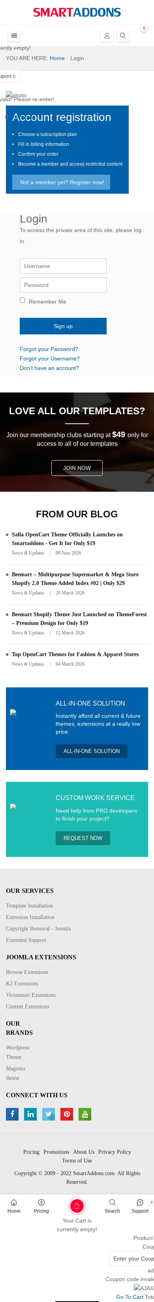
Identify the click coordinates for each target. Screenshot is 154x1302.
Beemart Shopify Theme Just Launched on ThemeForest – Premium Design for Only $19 (79, 618)
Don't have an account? (49, 368)
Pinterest (67, 1114)
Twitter (49, 1114)
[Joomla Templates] (77, 12)
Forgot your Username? (50, 358)
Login (107, 35)
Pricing (41, 1211)
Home (14, 1211)
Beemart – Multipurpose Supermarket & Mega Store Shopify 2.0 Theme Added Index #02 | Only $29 (75, 579)
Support (139, 1211)
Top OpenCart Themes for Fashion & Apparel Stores (75, 654)
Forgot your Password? (49, 349)
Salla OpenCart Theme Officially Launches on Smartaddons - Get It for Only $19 (67, 539)
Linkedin (31, 1114)
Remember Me (47, 301)
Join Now (77, 468)
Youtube (86, 1114)
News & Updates (28, 553)
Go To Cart (62, 1203)
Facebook (13, 1114)
